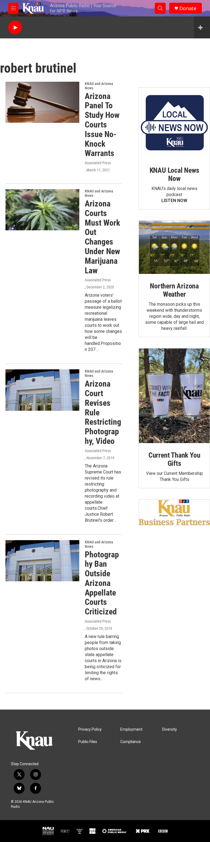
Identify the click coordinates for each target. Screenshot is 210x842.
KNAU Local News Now (174, 174)
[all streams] (202, 27)
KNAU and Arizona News (99, 85)
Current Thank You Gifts (174, 459)
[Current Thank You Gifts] (174, 395)
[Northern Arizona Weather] (174, 247)
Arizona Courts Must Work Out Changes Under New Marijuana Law (102, 237)
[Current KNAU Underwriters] (174, 512)
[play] (15, 27)
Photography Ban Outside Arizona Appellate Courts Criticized (102, 583)
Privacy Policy (90, 729)
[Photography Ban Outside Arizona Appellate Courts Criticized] (42, 560)
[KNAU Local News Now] (174, 122)
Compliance (130, 742)
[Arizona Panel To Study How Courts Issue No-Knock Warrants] (42, 102)
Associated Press (98, 163)
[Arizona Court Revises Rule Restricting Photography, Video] (42, 389)
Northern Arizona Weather (174, 290)
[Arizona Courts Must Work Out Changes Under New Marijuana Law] (42, 209)
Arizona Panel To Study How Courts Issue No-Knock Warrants (102, 124)
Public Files (87, 742)
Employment (131, 729)
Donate (187, 8)
